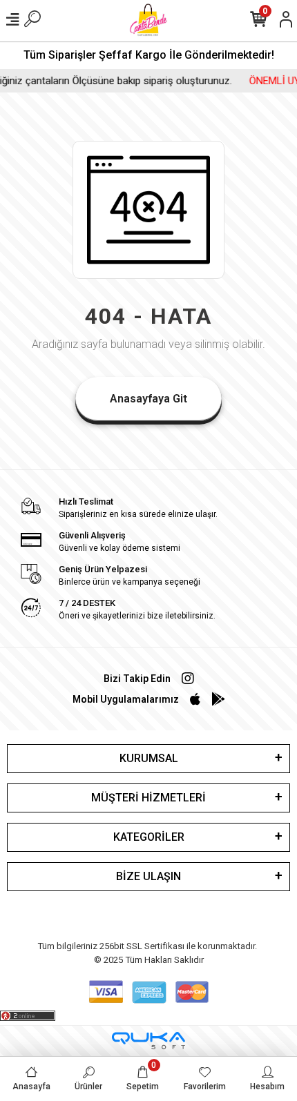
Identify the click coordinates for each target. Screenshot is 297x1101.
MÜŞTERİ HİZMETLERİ (148, 797)
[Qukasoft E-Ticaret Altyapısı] (148, 1040)
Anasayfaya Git (148, 398)
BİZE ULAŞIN (148, 876)
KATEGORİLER (148, 837)
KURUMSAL (148, 758)
